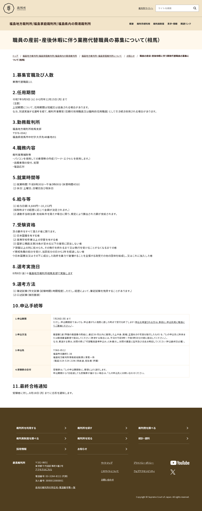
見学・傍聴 (172, 23)
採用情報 (21, 449)
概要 (131, 23)
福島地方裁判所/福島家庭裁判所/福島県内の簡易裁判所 (50, 55)
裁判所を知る (84, 438)
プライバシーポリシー (144, 462)
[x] (172, 472)
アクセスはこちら (43, 469)
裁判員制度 (158, 23)
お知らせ (130, 55)
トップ (16, 55)
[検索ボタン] (195, 8)
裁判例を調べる (147, 428)
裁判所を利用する (26, 428)
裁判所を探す (84, 428)
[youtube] (179, 463)
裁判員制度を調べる (27, 438)
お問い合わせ (107, 479)
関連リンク (186, 23)
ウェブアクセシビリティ (144, 471)
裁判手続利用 (143, 23)
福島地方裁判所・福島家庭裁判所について (102, 55)
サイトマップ (107, 462)
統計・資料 (144, 438)
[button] (191, 396)
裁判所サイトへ (146, 8)
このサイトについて (110, 471)
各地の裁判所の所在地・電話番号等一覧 (55, 487)
